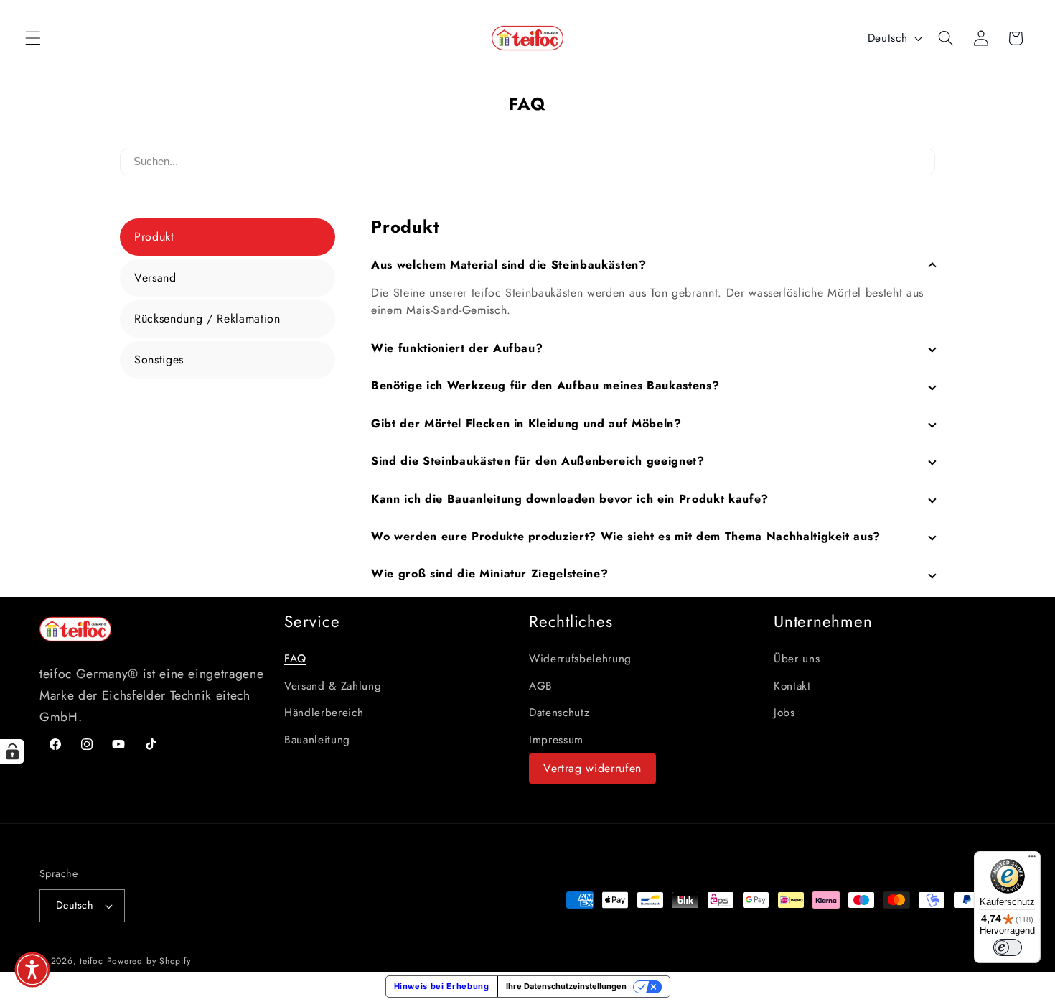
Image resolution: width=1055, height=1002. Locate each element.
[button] (33, 38)
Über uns (797, 659)
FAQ (295, 659)
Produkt (154, 236)
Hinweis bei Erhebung (441, 986)
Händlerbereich (323, 712)
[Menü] (1032, 859)
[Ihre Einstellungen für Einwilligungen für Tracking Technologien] (12, 751)
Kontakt (792, 686)
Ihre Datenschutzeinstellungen (566, 986)
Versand (155, 277)
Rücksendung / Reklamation (207, 318)
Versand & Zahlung (332, 686)
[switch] (1007, 947)
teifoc (91, 961)
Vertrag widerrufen (592, 768)
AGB (541, 686)
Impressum (556, 740)
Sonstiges (159, 359)
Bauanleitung (317, 740)
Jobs (784, 712)
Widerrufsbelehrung (580, 659)
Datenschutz (559, 712)
